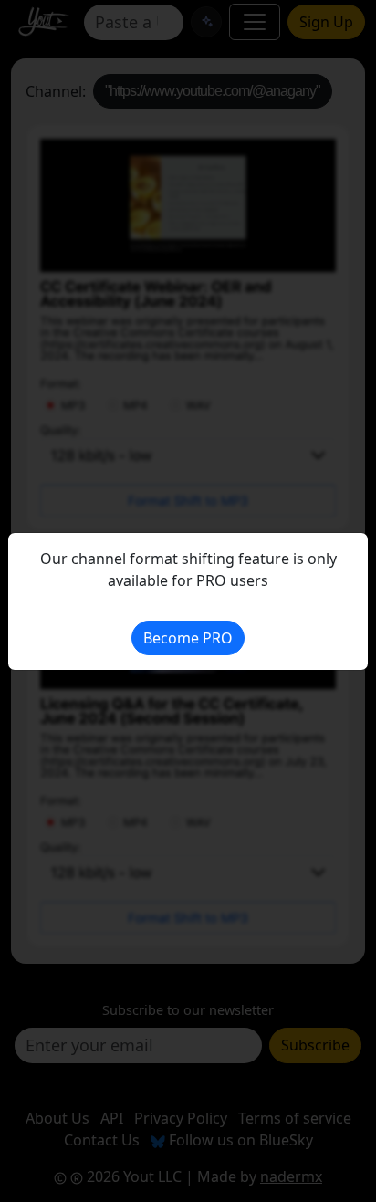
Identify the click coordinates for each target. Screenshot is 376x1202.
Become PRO (188, 638)
